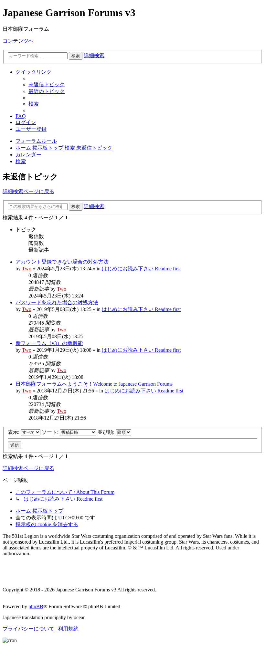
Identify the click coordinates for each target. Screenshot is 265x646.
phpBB (35, 606)
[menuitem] (46, 84)
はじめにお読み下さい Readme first (141, 268)
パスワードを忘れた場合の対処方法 (57, 302)
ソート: (51, 432)
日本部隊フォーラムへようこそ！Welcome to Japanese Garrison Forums (94, 384)
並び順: (107, 432)
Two (26, 268)
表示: (14, 432)
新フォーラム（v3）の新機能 (49, 343)
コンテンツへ (18, 41)
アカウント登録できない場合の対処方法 (62, 262)
